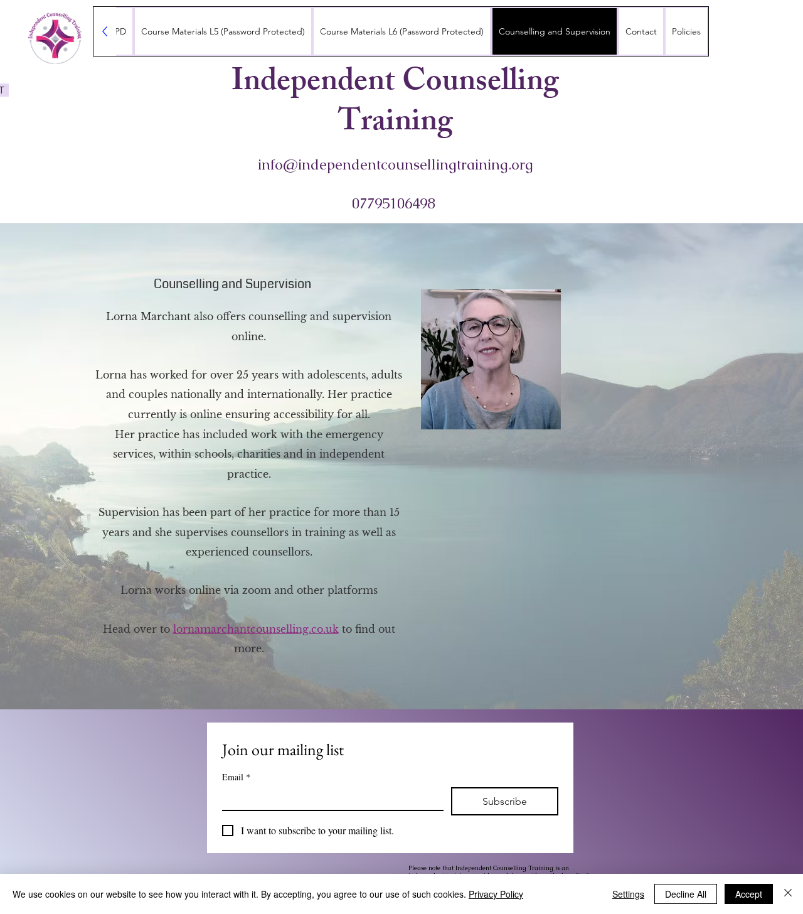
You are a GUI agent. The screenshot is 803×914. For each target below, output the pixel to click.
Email (236, 777)
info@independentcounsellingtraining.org (395, 164)
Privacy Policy (496, 894)
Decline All (685, 894)
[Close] (787, 894)
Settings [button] (628, 894)
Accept (748, 894)
